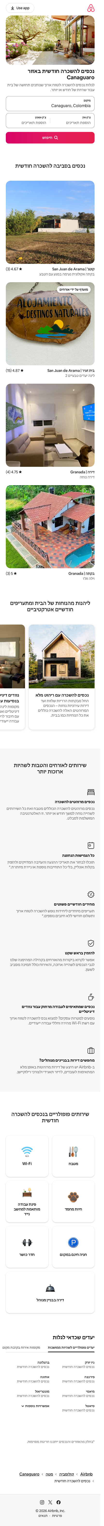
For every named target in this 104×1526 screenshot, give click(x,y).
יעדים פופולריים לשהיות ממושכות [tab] (71, 1347)
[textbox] (72, 123)
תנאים (42, 1515)
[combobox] (50, 106)
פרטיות (57, 1515)
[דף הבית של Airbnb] (91, 7)
